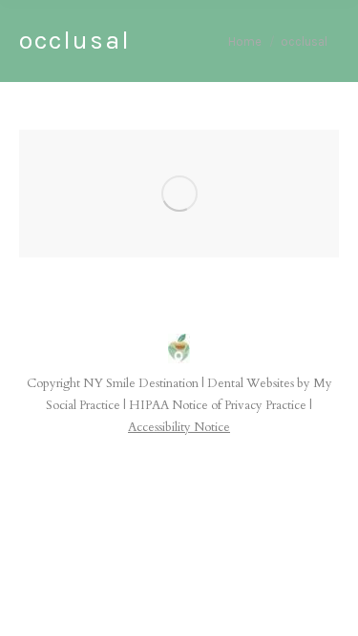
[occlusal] (179, 193)
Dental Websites (250, 383)
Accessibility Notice (179, 427)
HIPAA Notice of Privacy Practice (217, 405)
